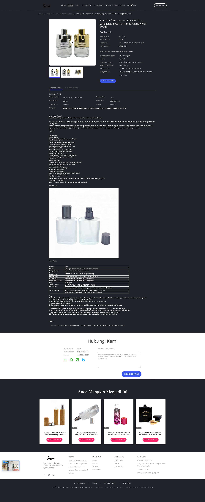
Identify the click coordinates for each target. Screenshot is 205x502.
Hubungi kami (131, 5)
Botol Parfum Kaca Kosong (77, 461)
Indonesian (160, 5)
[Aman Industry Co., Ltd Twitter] (49, 475)
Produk (70, 5)
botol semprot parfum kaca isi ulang (114, 325)
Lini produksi (119, 466)
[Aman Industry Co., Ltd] (66, 360)
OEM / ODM (119, 460)
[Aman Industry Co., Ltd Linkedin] (53, 475)
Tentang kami (98, 5)
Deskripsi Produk (71, 88)
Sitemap (94, 483)
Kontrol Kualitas (120, 5)
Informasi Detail (55, 88)
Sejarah (95, 460)
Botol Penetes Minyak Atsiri (78, 464)
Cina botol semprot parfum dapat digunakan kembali (69, 487)
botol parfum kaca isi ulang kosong (90, 325)
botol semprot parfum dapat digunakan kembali (64, 325)
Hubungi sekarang (108, 81)
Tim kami (95, 466)
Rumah (63, 5)
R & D (117, 463)
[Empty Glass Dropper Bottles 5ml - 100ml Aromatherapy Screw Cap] (72, 42)
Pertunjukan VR (87, 5)
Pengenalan (96, 469)
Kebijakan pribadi (109, 483)
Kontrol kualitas (79, 483)
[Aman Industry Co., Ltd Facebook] (44, 475)
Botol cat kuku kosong (76, 467)
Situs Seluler (126, 483)
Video (77, 5)
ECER (151, 487)
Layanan (95, 463)
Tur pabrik (109, 5)
